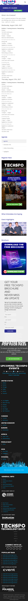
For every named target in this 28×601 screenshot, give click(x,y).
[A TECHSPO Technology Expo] (14, 530)
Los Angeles (6, 400)
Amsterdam (5, 430)
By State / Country (21, 371)
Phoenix (5, 406)
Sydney (4, 459)
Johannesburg (6, 438)
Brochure (5, 240)
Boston (4, 385)
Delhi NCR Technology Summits (10, 581)
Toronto (5, 418)
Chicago (5, 387)
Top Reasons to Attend (8, 486)
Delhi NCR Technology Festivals (10, 574)
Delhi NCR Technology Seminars (10, 579)
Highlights (6, 151)
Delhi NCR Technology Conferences (11, 562)
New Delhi (5, 451)
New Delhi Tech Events (13, 596)
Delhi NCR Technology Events (10, 555)
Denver (4, 391)
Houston (5, 393)
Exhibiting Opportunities (8, 510)
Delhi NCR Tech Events (8, 595)
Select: (4, 371)
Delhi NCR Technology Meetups (10, 577)
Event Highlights (8, 219)
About (4, 479)
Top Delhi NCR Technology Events (11, 560)
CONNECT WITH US (13, 545)
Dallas (4, 389)
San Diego (5, 409)
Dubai (4, 444)
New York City (6, 402)
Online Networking (8, 148)
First (5, 317)
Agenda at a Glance (7, 481)
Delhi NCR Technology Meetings (10, 575)
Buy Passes (5, 503)
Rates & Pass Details (8, 504)
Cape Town (5, 436)
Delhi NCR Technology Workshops (11, 582)
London (4, 425)
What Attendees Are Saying (12, 214)
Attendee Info (7, 144)
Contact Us (5, 511)
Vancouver (5, 420)
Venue (4, 482)
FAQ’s (4, 488)
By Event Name (10, 371)
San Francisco (6, 411)
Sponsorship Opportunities (9, 508)
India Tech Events (17, 598)
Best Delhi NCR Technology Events (11, 558)
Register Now (7, 158)
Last (5, 322)
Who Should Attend (7, 484)
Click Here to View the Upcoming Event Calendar (14, 374)
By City (15, 371)
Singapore (5, 453)
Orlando (5, 404)
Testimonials (6, 506)
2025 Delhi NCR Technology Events (11, 556)
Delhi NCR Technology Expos (9, 563)
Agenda (4, 137)
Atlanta (4, 383)
